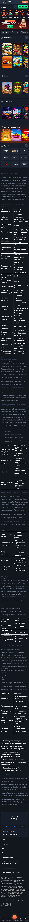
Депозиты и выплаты (8, 853)
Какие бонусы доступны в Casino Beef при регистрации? (13, 747)
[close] (1, 2)
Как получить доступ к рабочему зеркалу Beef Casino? (14, 742)
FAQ (3, 848)
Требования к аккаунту (8, 868)
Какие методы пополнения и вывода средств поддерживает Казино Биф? (14, 762)
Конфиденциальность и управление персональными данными (12, 862)
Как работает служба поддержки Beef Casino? (11, 769)
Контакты (5, 844)
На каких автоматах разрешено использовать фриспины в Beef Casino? (11, 754)
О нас (3, 839)
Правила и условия (7, 857)
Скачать (25, 2)
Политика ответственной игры (11, 872)
